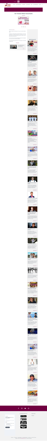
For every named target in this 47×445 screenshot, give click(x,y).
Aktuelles (13, 29)
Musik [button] (14, 4)
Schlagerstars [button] (28, 4)
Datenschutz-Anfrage (33, 437)
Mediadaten (33, 415)
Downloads (29, 437)
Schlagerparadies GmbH (23, 438)
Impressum (12, 437)
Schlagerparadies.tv (18, 4)
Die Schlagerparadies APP (23, 413)
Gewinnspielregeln (20, 437)
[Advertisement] (32, 34)
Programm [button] (23, 4)
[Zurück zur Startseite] (7, 4)
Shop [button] (31, 4)
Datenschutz (15, 437)
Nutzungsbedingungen (24, 437)
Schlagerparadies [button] (35, 4)
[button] (42, 4)
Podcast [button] (40, 4)
